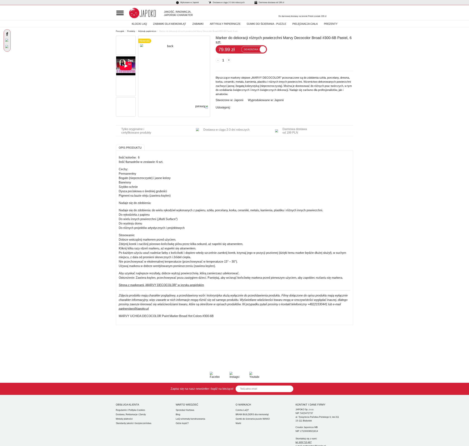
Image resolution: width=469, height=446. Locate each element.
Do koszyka (251, 49)
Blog (178, 414)
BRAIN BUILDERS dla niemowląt (252, 414)
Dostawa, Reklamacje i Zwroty (131, 414)
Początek (120, 31)
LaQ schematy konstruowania (190, 419)
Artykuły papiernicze (225, 23)
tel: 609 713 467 (304, 442)
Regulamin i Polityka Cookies (130, 410)
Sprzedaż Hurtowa (185, 410)
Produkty (131, 31)
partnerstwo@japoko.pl (134, 308)
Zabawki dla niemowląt (169, 23)
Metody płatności (124, 419)
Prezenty (330, 23)
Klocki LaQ (139, 23)
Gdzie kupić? (182, 423)
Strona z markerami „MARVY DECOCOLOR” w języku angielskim (161, 285)
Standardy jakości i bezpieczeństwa (133, 423)
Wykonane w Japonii (189, 2)
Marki (238, 423)
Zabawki (198, 23)
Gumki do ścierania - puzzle (266, 23)
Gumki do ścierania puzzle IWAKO (253, 419)
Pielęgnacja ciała (305, 23)
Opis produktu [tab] (130, 147)
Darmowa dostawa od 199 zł (271, 2)
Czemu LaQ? (242, 410)
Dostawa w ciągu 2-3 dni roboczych (228, 2)
